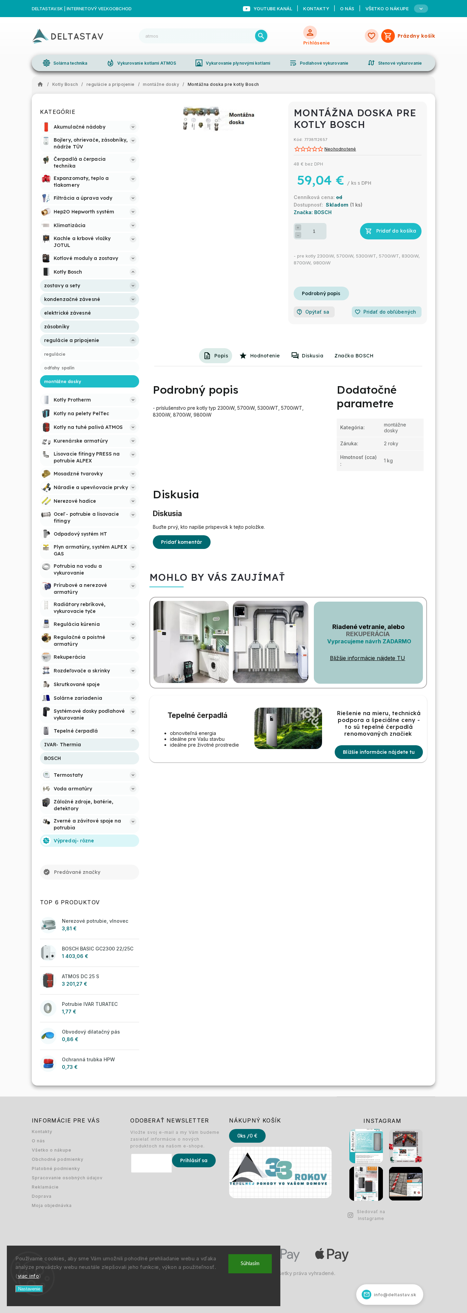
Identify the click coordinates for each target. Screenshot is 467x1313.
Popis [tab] (221, 356)
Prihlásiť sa (194, 1160)
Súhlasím (250, 1263)
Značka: (313, 212)
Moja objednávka (52, 1205)
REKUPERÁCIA (368, 634)
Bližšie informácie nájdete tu (379, 752)
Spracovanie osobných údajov (67, 1177)
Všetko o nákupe (51, 1150)
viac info (28, 1276)
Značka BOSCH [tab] (353, 356)
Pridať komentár (181, 542)
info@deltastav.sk (390, 1294)
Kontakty (316, 8)
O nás (347, 8)
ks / (247, 1136)
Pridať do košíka (396, 231)
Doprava (42, 1196)
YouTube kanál (273, 8)
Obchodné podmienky (57, 1159)
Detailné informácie (321, 293)
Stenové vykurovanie (394, 63)
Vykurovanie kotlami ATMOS (141, 63)
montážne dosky (395, 427)
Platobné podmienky (56, 1168)
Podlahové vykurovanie (318, 63)
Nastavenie (29, 1288)
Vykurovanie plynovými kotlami (232, 63)
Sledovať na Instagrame (371, 1215)
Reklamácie (45, 1187)
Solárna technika (65, 63)
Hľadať (261, 36)
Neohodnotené (340, 149)
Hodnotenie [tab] (265, 356)
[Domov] (42, 84)
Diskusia (312, 356)
